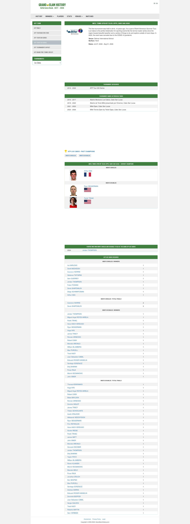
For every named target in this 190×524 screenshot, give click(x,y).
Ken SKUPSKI (72, 480)
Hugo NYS (71, 330)
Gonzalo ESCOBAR (74, 447)
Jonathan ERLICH (73, 477)
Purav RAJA (71, 370)
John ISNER (71, 376)
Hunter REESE (72, 430)
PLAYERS (60, 16)
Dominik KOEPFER (74, 496)
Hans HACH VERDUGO (75, 324)
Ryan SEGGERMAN (74, 327)
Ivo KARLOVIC (72, 265)
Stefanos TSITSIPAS (74, 275)
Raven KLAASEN (73, 463)
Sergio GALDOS (73, 503)
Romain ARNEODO (74, 337)
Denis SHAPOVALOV (74, 288)
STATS (69, 16)
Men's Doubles (84, 155)
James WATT (72, 437)
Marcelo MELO (72, 470)
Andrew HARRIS (73, 490)
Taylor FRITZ (72, 457)
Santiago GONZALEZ (74, 363)
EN (154, 3)
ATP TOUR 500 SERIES (40, 37)
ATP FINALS (37, 28)
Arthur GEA (71, 295)
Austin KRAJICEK (73, 414)
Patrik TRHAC (72, 320)
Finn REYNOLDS (73, 424)
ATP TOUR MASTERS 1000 (41, 33)
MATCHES (89, 16)
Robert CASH (72, 340)
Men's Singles (71, 155)
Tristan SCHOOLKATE (75, 411)
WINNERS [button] (49, 16)
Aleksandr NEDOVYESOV (76, 417)
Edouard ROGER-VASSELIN (77, 360)
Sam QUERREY (73, 278)
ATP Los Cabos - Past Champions (81, 151)
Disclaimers (87, 519)
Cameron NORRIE (73, 272)
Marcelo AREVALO (73, 343)
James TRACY (72, 334)
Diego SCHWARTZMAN (75, 292)
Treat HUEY (71, 353)
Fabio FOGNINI (72, 285)
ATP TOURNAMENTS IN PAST (42, 47)
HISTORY (39, 16)
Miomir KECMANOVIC (75, 373)
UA (157, 3)
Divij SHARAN (72, 367)
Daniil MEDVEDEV (73, 268)
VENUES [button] (78, 16)
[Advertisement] (111, 7)
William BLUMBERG (74, 347)
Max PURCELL (72, 350)
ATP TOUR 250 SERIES (40, 42)
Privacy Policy (96, 519)
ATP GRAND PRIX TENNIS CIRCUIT (43, 52)
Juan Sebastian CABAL (75, 357)
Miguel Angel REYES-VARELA (77, 317)
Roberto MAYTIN (73, 510)
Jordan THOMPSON (89, 250)
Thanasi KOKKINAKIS (74, 384)
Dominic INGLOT (73, 404)
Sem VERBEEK (72, 513)
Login (104, 519)
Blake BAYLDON (73, 397)
